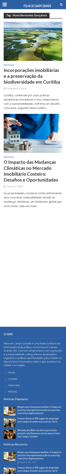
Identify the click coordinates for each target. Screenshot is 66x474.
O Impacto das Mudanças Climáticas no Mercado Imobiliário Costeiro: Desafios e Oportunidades (31, 170)
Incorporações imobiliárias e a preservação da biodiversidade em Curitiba (32, 76)
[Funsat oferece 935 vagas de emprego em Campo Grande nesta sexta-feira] (10, 422)
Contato (12, 378)
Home (11, 372)
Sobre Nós (14, 385)
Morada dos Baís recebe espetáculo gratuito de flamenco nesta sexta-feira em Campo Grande (38, 433)
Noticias (9, 65)
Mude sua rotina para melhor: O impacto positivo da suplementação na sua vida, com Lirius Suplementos (39, 410)
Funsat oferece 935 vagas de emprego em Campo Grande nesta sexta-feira (38, 420)
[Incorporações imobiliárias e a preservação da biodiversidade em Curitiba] (33, 41)
